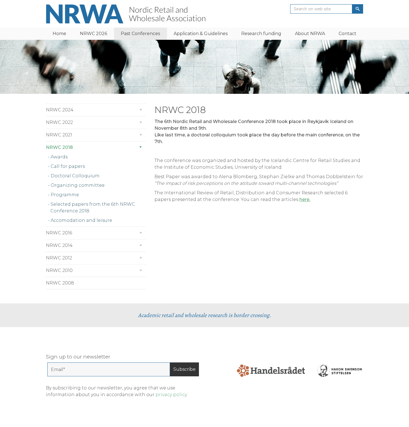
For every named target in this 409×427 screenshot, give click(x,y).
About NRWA (310, 33)
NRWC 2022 (59, 122)
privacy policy (171, 394)
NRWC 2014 (59, 245)
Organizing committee (78, 185)
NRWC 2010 (59, 270)
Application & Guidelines (201, 33)
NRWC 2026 (93, 33)
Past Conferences (140, 33)
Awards (59, 156)
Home (59, 33)
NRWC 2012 (59, 258)
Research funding (261, 33)
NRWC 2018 (59, 147)
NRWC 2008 (60, 283)
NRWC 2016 (59, 232)
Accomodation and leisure (81, 220)
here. (304, 199)
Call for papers (68, 166)
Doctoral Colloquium (75, 175)
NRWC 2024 (59, 109)
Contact (347, 33)
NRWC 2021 (59, 135)
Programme (65, 194)
